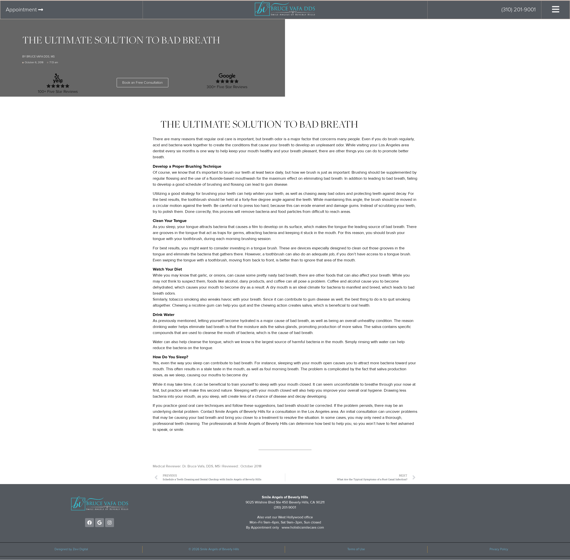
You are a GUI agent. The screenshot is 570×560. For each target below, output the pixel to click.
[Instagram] (109, 522)
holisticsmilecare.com (307, 527)
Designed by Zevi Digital (71, 549)
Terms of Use (356, 549)
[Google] (99, 522)
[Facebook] (89, 522)
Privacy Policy (499, 549)
